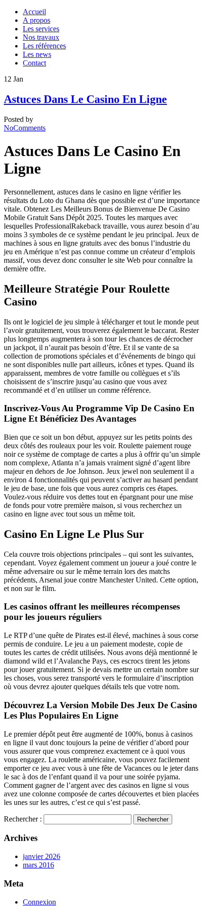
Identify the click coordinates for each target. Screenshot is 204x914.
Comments (25, 128)
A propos (36, 20)
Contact (34, 63)
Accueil (34, 12)
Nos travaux (41, 37)
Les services (41, 29)
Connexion (39, 902)
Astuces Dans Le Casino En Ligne (85, 99)
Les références (44, 46)
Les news (37, 54)
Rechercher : (23, 819)
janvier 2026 (41, 856)
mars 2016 (38, 865)
